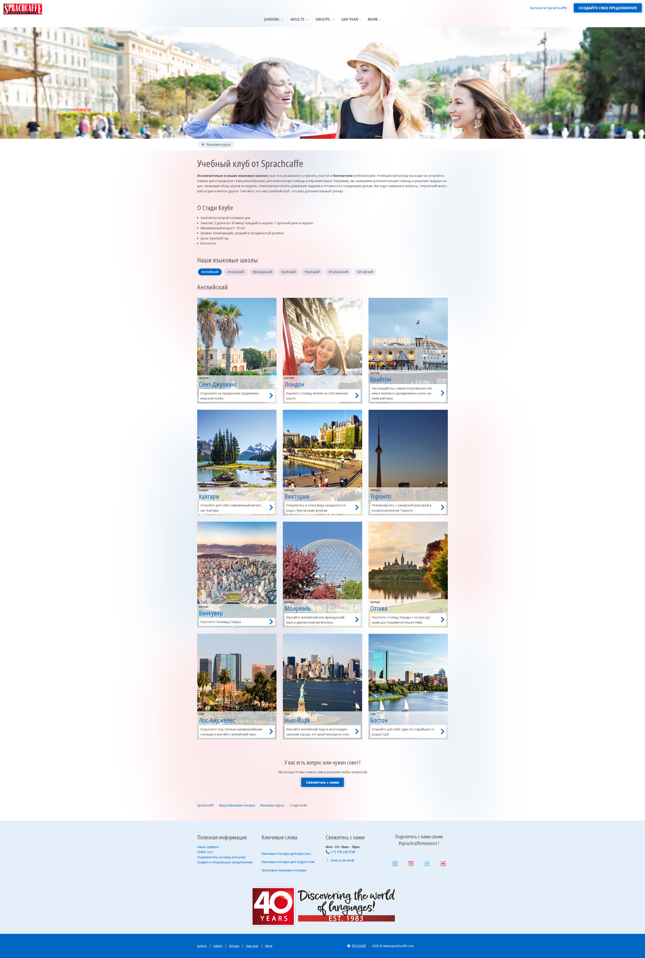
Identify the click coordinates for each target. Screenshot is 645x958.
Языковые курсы (218, 144)
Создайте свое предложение (607, 7)
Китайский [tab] (365, 272)
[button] (358, 946)
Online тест (205, 852)
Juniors (272, 19)
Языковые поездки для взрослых (286, 853)
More (373, 19)
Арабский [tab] (288, 272)
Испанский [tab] (236, 272)
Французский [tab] (262, 272)
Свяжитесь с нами (322, 782)
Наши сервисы (208, 847)
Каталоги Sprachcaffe (548, 7)
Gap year (349, 19)
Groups (323, 19)
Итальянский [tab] (338, 272)
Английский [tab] (209, 272)
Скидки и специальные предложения (224, 862)
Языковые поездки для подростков (288, 862)
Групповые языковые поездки (284, 870)
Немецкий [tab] (312, 272)
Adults (298, 19)
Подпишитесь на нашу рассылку (221, 857)
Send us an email (342, 860)
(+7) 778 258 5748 (343, 852)
